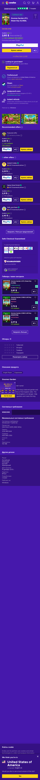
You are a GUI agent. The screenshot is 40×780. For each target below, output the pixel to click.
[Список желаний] (28, 3)
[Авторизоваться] (37, 3)
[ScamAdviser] (12, 261)
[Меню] (3, 3)
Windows (5, 482)
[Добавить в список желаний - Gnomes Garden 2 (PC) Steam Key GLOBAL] (35, 281)
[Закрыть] (37, 756)
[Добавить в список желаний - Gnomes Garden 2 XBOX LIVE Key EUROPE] (35, 298)
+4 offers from (20, 56)
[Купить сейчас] (20, 45)
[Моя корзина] (33, 3)
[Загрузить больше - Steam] (4, 84)
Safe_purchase (12, 207)
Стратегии (18, 372)
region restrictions (16, 79)
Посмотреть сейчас (20, 357)
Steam (21, 85)
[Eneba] (11, 2)
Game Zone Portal (13, 185)
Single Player (7, 372)
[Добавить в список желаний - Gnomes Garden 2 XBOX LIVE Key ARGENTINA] (35, 313)
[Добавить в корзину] (35, 50)
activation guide (16, 87)
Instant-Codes (12, 163)
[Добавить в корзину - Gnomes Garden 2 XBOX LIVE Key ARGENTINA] (34, 323)
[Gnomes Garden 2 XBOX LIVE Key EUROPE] (20, 303)
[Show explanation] (25, 165)
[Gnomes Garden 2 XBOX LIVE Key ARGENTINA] (20, 318)
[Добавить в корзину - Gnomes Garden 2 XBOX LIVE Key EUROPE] (34, 307)
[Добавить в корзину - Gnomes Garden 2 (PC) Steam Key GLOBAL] (34, 292)
